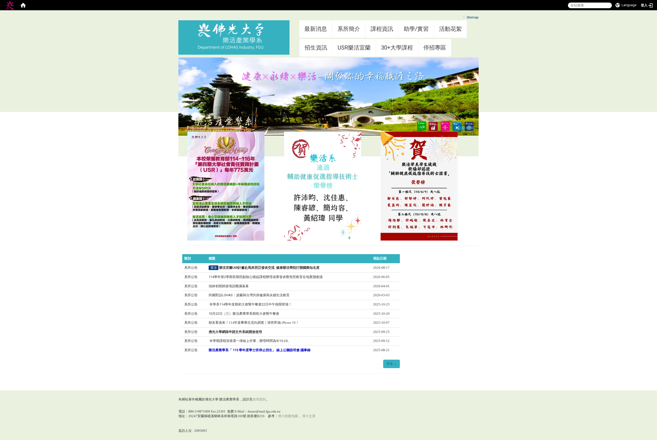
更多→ (392, 364)
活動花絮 (450, 29)
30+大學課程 (397, 47)
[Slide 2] (463, 128)
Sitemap (473, 17)
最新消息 (315, 29)
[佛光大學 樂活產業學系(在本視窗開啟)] (230, 36)
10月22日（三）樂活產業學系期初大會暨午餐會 (244, 313)
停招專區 (434, 47)
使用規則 (259, 399)
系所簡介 (348, 29)
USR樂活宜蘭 (354, 47)
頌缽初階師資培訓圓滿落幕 (229, 286)
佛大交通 (308, 416)
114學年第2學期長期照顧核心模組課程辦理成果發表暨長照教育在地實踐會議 (266, 277)
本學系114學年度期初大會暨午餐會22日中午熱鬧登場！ (250, 304)
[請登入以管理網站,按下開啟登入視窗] (10, 5)
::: (464, 16)
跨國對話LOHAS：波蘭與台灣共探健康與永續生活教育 (249, 295)
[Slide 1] (459, 128)
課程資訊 (382, 29)
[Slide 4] (472, 128)
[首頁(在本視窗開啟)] (23, 5)
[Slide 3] (467, 128)
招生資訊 (316, 47)
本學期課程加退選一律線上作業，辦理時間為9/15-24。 (250, 341)
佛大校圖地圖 (288, 416)
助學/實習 (416, 29)
